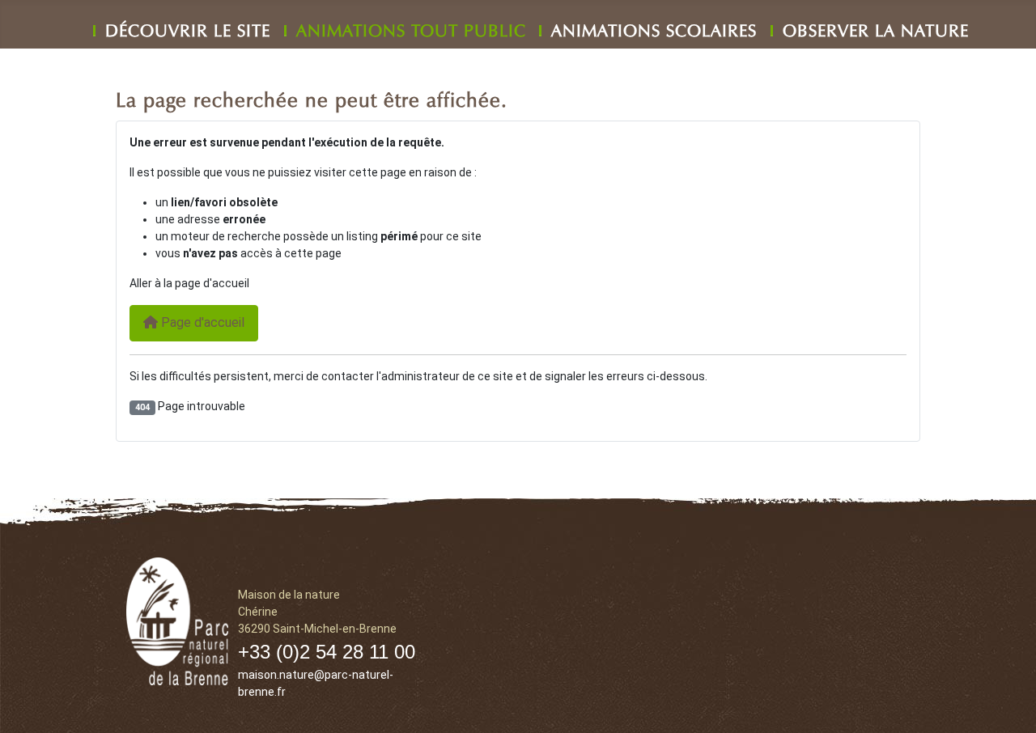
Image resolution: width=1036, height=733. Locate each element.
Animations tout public (411, 27)
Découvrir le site (187, 27)
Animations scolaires (654, 27)
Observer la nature (876, 27)
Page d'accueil (201, 322)
